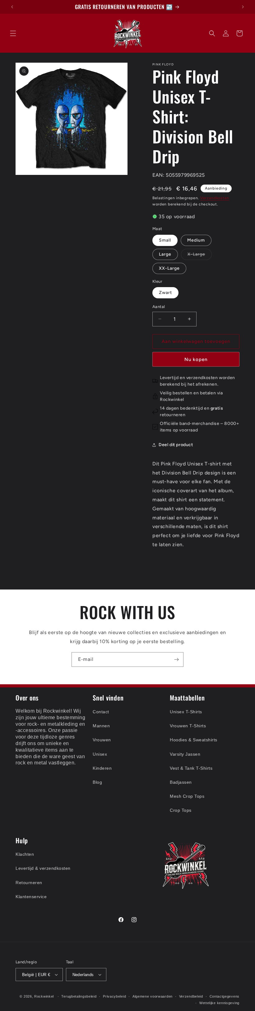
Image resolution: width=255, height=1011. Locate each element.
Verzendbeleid (191, 996)
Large (165, 254)
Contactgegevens (225, 996)
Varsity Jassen (185, 754)
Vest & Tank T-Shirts (191, 768)
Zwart (165, 292)
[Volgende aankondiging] (243, 7)
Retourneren (29, 882)
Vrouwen (102, 739)
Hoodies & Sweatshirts (193, 739)
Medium (196, 240)
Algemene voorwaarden (152, 996)
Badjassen (181, 782)
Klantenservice (31, 896)
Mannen (101, 725)
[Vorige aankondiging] (12, 7)
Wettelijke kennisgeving (219, 1003)
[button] (13, 33)
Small (165, 240)
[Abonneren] (176, 659)
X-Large (200, 255)
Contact (101, 711)
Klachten (25, 854)
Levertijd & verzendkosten (43, 868)
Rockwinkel (44, 996)
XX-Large (169, 268)
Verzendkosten (214, 198)
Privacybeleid (114, 996)
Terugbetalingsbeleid (78, 996)
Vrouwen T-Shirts (188, 725)
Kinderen (102, 768)
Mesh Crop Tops (187, 796)
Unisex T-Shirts (186, 711)
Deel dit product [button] (176, 444)
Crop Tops (181, 810)
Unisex (100, 754)
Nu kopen (195, 359)
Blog (97, 782)
